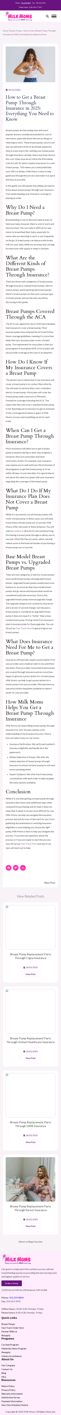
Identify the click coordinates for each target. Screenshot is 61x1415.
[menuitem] (46, 16)
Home (5, 30)
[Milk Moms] (25, 16)
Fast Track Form (24, 628)
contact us (18, 530)
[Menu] (52, 16)
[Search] (46, 16)
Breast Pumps (16, 30)
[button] (8, 868)
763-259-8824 (26, 3)
